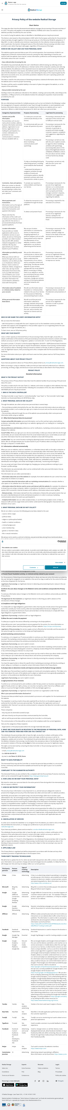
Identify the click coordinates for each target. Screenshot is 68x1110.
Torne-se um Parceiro (8, 1075)
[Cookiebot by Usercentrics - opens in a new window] (59, 541)
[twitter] (39, 1081)
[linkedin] (48, 1081)
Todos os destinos (43, 1068)
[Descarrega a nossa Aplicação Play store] (21, 1085)
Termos (57, 1068)
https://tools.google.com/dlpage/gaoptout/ (44, 973)
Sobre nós (5, 1068)
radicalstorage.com (7, 827)
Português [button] (61, 1081)
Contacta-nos (25, 1075)
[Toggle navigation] (2, 10)
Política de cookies (60, 1075)
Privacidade (58, 1072)
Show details (59, 562)
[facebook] (35, 1081)
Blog (39, 1072)
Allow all (55, 567)
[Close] (2, 3)
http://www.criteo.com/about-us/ (41, 883)
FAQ (23, 1072)
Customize (33, 567)
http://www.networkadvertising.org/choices (44, 1000)
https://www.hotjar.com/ (38, 1048)
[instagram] (43, 1081)
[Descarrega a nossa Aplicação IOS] (8, 1085)
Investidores (5, 1072)
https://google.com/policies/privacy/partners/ (45, 967)
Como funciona (26, 1068)
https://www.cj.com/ (60, 1054)
